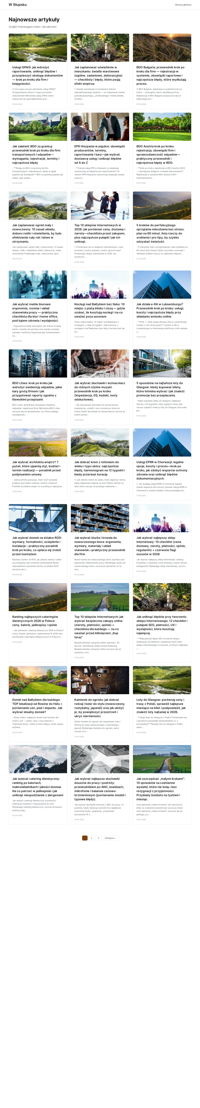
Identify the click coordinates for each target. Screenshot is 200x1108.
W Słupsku (18, 4)
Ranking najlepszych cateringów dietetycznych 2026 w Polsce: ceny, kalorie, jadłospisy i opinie (35, 621)
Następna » (110, 838)
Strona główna (183, 4)
